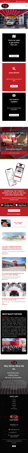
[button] (26, 6)
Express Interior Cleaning (14, 152)
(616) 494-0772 (13, 432)
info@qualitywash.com (14, 429)
